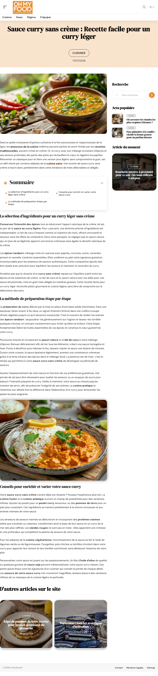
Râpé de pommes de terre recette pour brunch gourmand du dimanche (26, 624)
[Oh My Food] (22, 7)
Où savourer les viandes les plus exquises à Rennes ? (141, 121)
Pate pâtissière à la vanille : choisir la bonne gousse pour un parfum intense (141, 134)
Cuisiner (79, 53)
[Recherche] (144, 7)
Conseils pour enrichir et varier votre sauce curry (77, 193)
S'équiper (80, 617)
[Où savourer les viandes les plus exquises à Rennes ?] (117, 119)
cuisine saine (54, 163)
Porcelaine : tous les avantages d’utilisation (81, 625)
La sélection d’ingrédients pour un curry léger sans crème (28, 193)
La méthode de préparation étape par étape (27, 203)
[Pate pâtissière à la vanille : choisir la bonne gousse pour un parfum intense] (117, 132)
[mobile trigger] (5, 7)
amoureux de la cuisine (24, 146)
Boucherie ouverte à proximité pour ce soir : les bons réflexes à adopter (134, 175)
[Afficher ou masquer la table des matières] (68, 183)
